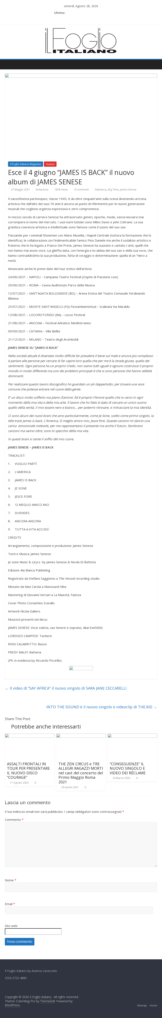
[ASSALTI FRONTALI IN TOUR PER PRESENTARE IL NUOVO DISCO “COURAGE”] (29, 736)
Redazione (42, 189)
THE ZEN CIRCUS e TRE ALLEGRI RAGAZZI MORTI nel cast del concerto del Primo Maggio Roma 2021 (80, 772)
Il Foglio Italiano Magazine (25, 164)
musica (50, 164)
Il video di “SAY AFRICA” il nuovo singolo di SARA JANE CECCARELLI (66, 688)
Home (153, 1005)
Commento (14, 819)
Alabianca (101, 189)
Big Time (113, 189)
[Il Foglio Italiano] (9, 64)
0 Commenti (81, 189)
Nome (10, 880)
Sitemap (142, 1005)
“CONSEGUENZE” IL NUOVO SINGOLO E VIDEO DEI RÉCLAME (128, 768)
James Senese (128, 189)
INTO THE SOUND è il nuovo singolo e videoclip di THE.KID (101, 706)
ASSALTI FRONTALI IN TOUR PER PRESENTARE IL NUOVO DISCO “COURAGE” (28, 770)
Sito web (11, 926)
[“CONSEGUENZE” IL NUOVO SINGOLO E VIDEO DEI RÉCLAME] (132, 736)
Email (10, 904)
